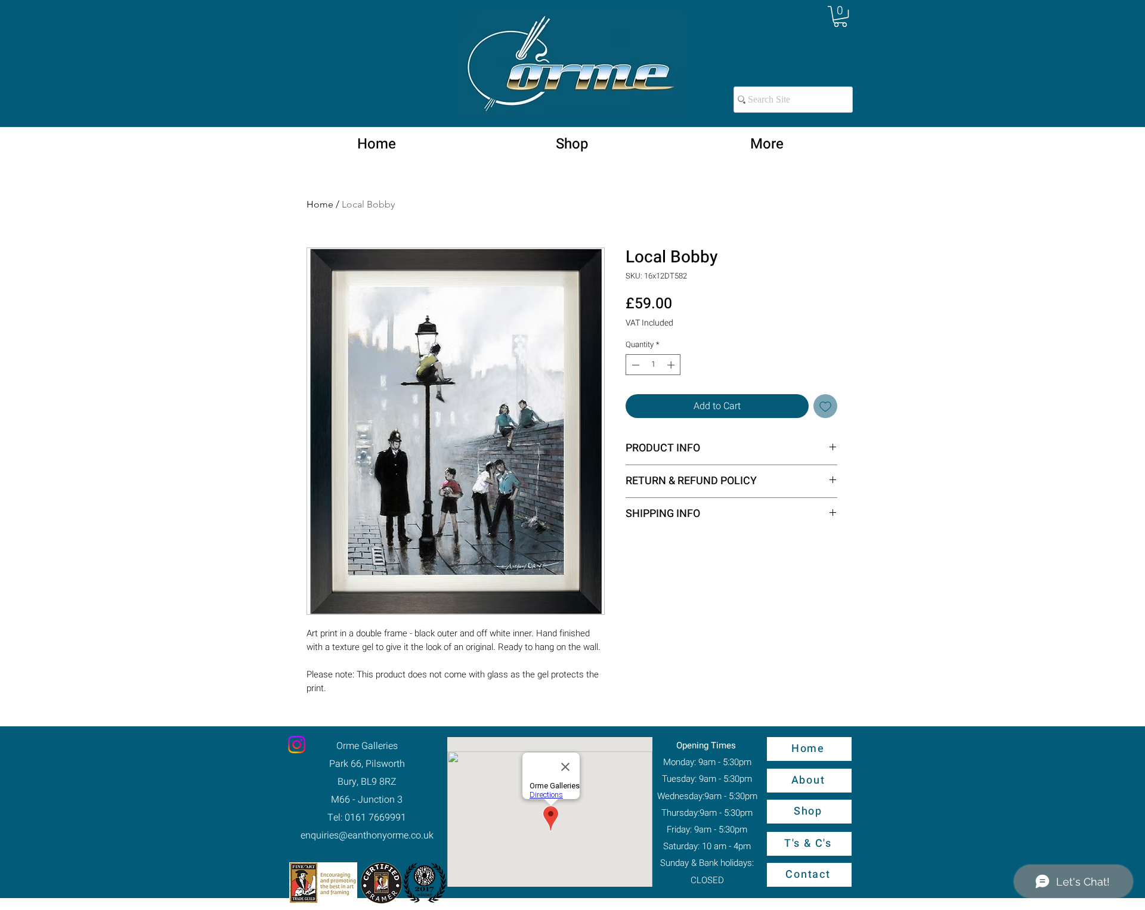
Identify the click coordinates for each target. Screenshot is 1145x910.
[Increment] (672, 365)
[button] (840, 16)
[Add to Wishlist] (825, 406)
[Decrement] (634, 365)
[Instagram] (296, 744)
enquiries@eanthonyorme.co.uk (367, 835)
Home (320, 204)
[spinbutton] (653, 365)
